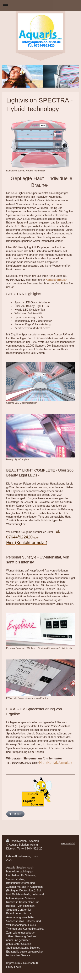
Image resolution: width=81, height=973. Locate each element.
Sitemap (34, 840)
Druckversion (18, 840)
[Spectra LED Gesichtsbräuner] (40, 381)
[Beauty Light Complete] (40, 435)
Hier (42, 762)
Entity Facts (13, 966)
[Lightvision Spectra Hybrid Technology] (40, 144)
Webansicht (68, 843)
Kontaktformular (56, 279)
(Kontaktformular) (59, 762)
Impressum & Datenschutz (22, 963)
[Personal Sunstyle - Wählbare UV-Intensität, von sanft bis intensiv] (40, 629)
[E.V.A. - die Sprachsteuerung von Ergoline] (40, 677)
